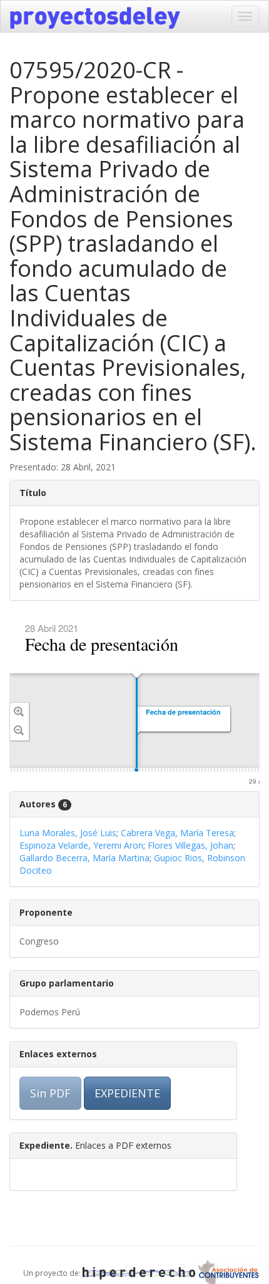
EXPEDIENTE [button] (127, 1092)
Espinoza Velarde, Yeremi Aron (81, 845)
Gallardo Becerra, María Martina (84, 858)
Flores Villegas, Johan (190, 845)
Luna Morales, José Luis (67, 833)
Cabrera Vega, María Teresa (177, 833)
